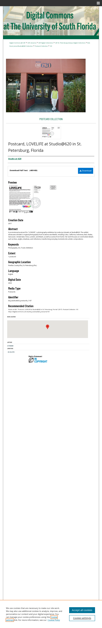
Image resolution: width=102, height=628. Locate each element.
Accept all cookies (82, 610)
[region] (51, 614)
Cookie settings (82, 618)
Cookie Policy (54, 620)
